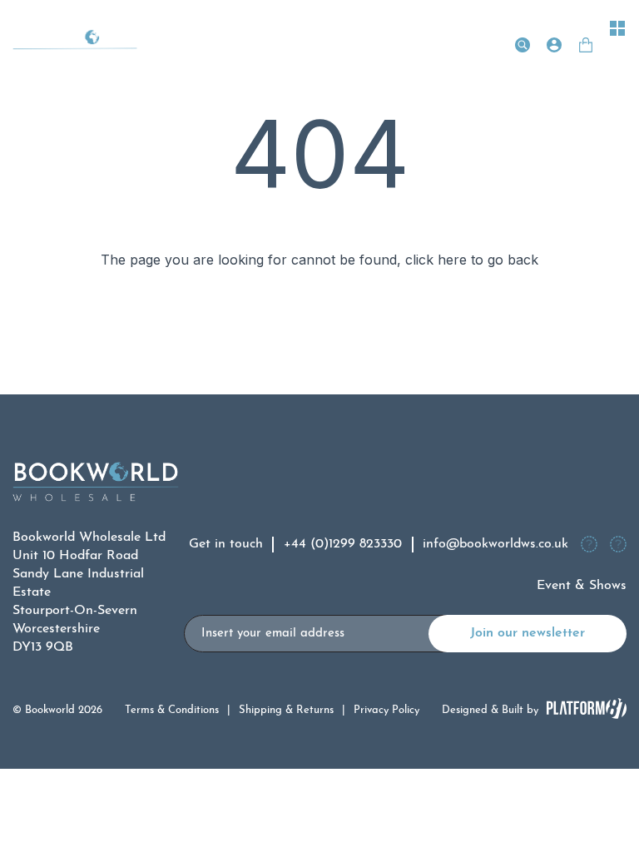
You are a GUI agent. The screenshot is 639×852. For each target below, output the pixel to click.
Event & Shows (582, 585)
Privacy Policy (386, 710)
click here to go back (471, 259)
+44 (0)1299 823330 (343, 544)
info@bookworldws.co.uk (495, 544)
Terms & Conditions (172, 710)
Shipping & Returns (286, 710)
